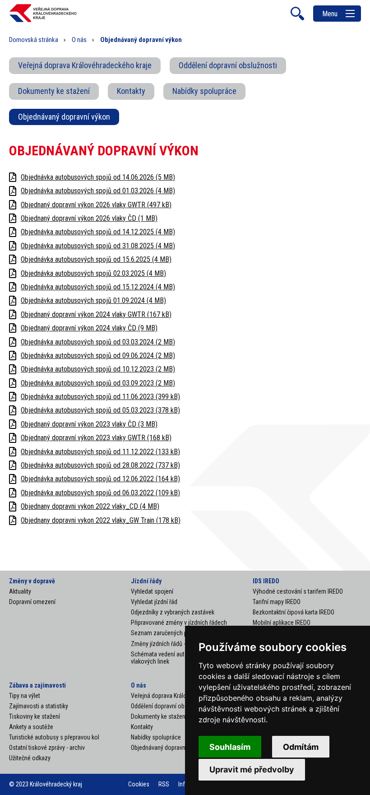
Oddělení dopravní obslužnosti (228, 65)
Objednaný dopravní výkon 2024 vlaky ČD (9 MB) (89, 328)
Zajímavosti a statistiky (38, 706)
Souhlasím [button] (229, 747)
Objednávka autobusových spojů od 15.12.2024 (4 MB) (98, 287)
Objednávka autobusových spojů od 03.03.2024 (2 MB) (98, 342)
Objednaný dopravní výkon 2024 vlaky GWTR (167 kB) (96, 314)
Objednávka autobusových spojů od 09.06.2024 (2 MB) (98, 355)
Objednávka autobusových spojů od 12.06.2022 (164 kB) (100, 478)
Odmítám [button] (301, 747)
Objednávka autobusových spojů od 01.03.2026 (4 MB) (98, 190)
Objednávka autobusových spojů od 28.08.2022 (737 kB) (100, 465)
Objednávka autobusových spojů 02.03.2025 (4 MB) (93, 273)
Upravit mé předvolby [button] (251, 769)
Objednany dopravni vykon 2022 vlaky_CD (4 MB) (90, 506)
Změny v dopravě (32, 581)
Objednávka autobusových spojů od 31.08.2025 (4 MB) (98, 246)
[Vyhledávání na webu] (297, 13)
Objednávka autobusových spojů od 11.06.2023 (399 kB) (100, 396)
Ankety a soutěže (31, 726)
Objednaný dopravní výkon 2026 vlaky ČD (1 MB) (89, 218)
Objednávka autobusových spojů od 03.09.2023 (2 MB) (98, 383)
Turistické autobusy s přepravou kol (54, 737)
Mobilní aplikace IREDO (281, 622)
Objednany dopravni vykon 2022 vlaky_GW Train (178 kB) (100, 520)
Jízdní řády (146, 581)
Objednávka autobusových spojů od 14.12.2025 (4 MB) (98, 232)
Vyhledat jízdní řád (154, 601)
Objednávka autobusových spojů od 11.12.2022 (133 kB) (100, 451)
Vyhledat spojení (152, 591)
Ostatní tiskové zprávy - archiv (47, 747)
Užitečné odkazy (30, 758)
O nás (79, 40)
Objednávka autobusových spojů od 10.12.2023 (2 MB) (98, 369)
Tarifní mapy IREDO (277, 601)
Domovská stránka (33, 40)
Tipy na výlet (24, 695)
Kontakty (131, 91)
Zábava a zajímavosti (37, 685)
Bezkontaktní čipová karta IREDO (293, 612)
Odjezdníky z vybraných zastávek (172, 612)
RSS (163, 784)
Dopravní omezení (32, 601)
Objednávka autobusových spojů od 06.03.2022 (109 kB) (100, 492)
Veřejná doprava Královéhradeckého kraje (85, 65)
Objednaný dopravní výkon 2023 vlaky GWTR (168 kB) (96, 437)
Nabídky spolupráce (204, 91)
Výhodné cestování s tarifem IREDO (298, 591)
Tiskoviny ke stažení (34, 716)
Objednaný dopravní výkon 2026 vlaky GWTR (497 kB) (96, 204)
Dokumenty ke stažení (54, 91)
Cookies (138, 784)
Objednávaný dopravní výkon (64, 116)
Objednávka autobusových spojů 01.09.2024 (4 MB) (93, 300)
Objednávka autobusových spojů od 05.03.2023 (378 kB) (100, 410)
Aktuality (20, 591)
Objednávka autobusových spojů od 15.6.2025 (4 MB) (96, 259)
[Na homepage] (43, 20)
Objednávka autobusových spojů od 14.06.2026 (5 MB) (98, 177)
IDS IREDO (266, 581)
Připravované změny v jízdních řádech (179, 622)
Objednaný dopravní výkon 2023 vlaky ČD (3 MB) (89, 424)
